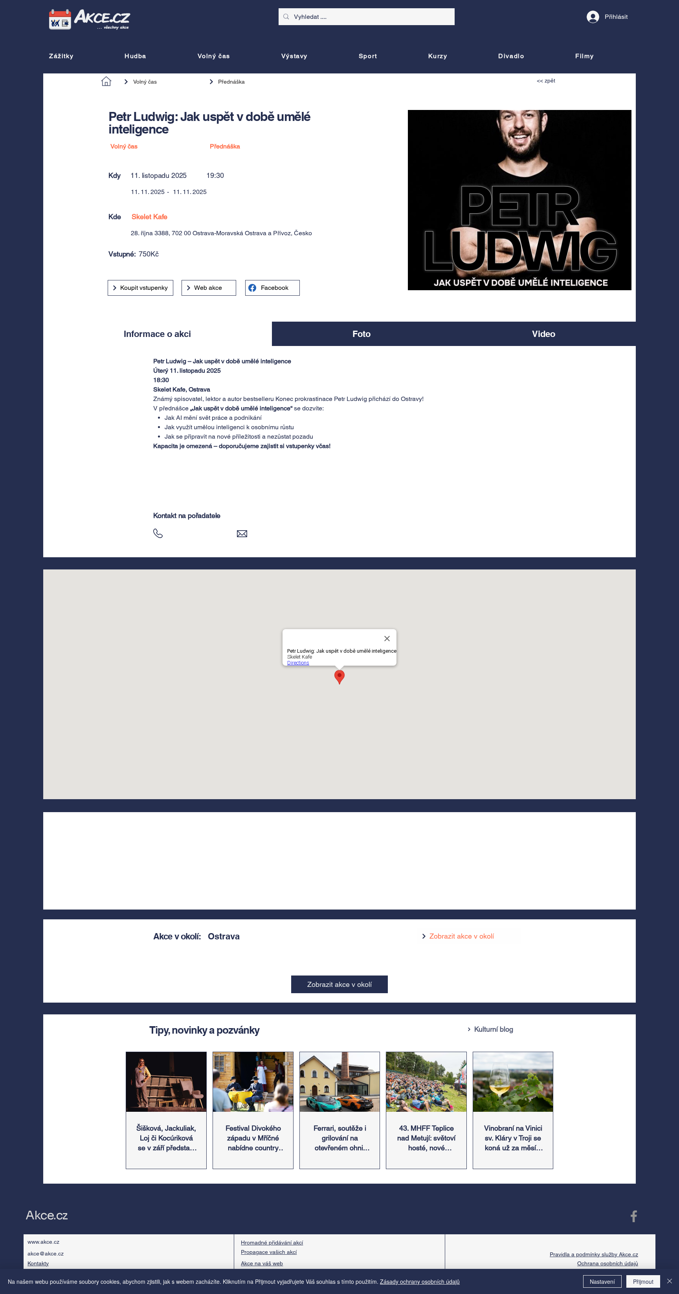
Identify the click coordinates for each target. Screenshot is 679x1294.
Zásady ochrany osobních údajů (420, 1281)
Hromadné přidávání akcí (272, 1242)
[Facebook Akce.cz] (634, 1216)
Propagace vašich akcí (269, 1252)
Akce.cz (47, 1215)
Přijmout (643, 1281)
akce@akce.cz (46, 1253)
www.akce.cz (43, 1242)
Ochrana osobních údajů (607, 1263)
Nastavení (602, 1281)
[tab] (157, 334)
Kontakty (38, 1263)
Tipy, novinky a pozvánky (204, 1030)
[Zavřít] (669, 1281)
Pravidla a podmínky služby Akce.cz (594, 1254)
